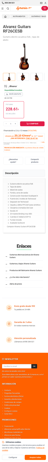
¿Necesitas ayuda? (13, 160)
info (43, 142)
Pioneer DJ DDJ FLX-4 (12, 438)
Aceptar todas (35, 457)
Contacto (7, 390)
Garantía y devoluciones (13, 399)
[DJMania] (26, 8)
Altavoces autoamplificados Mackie (17, 429)
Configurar (13, 457)
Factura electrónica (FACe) (14, 396)
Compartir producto (35, 160)
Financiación (9, 426)
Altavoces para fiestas (12, 435)
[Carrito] (44, 8)
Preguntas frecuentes (12, 393)
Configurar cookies (10, 411)
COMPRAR (33, 124)
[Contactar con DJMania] (41, 3)
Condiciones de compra (12, 402)
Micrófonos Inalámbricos (13, 432)
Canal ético (8, 414)
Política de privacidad (12, 405)
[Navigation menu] (2, 8)
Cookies (7, 408)
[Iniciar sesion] (45, 3)
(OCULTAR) (32, 131)
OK (34, 366)
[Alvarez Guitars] (24, 86)
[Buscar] (7, 8)
